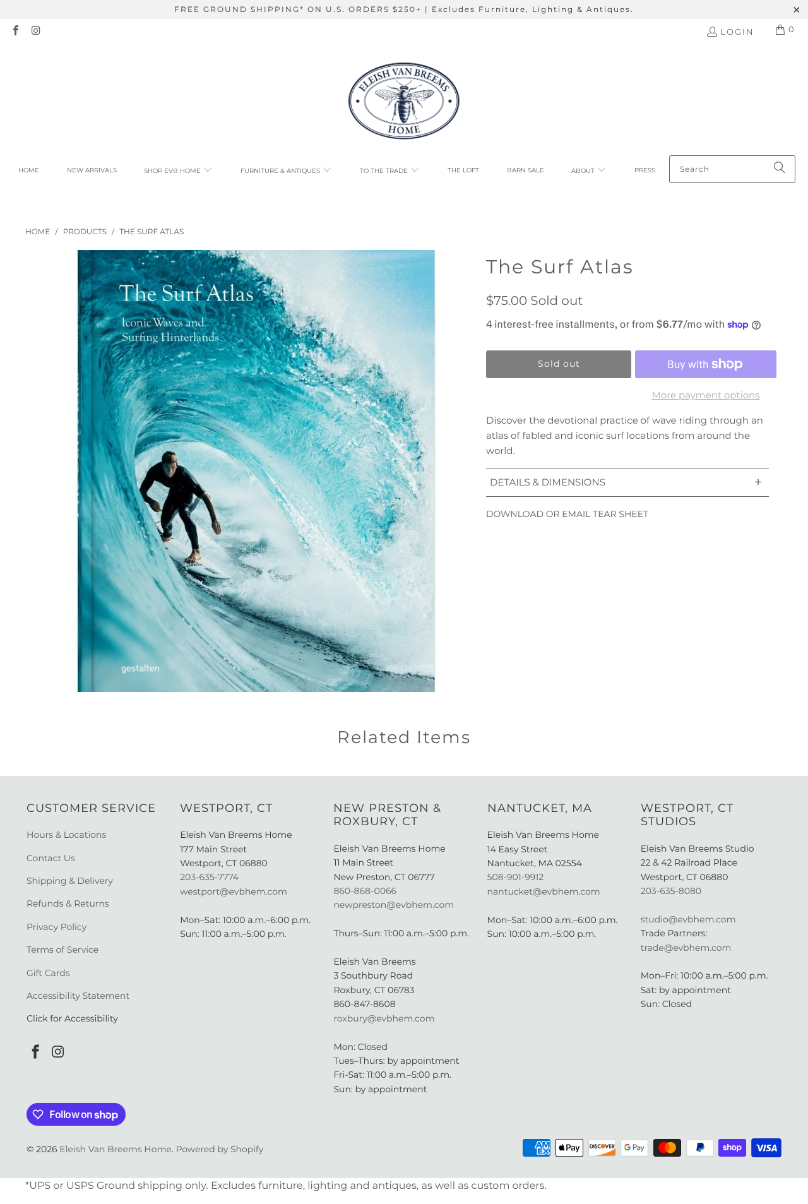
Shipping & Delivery (70, 880)
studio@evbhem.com (688, 919)
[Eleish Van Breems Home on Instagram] (35, 32)
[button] (178, 171)
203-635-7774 (209, 877)
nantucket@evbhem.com (543, 891)
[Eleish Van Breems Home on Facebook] (15, 32)
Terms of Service (62, 949)
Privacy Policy (56, 927)
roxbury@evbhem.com (383, 1018)
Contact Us (51, 858)
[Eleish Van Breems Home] (404, 103)
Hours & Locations (66, 834)
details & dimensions (626, 482)
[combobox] (732, 169)
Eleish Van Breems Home (115, 1149)
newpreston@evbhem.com (394, 904)
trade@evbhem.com (686, 947)
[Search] (779, 169)
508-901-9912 (515, 877)
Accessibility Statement (78, 995)
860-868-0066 (364, 891)
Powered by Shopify (219, 1149)
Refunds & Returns (68, 903)
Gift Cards (48, 973)
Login (737, 32)
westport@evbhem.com (233, 891)
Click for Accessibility (72, 1018)
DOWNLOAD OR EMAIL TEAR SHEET (567, 514)
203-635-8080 (671, 891)
